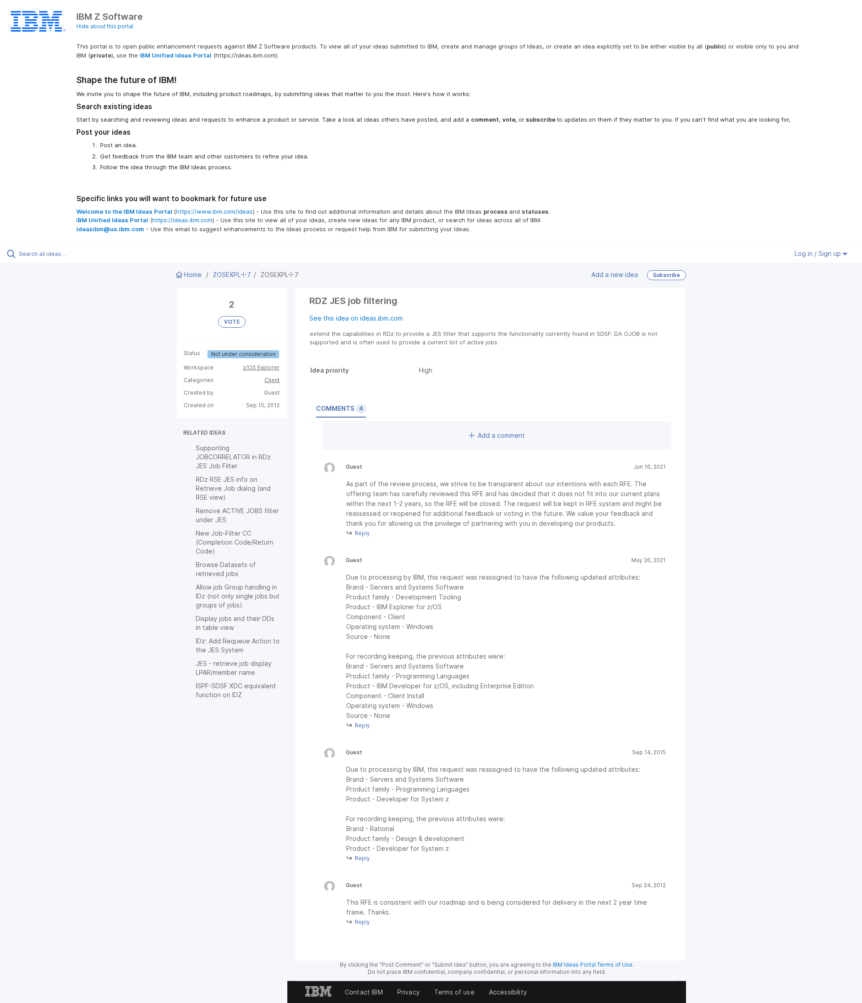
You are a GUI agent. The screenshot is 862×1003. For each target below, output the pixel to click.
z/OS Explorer (261, 367)
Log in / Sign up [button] (819, 253)
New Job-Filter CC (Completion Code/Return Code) (234, 542)
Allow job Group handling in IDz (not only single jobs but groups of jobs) (238, 596)
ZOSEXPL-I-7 (232, 274)
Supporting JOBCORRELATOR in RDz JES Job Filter (233, 457)
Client (272, 380)
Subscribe (666, 275)
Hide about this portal (104, 26)
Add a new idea (614, 274)
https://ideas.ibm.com (182, 220)
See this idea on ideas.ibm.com (356, 318)
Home (192, 274)
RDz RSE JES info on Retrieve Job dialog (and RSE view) (233, 488)
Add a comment (501, 435)
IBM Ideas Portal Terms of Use (593, 964)
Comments (339, 408)
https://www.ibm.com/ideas (214, 211)
